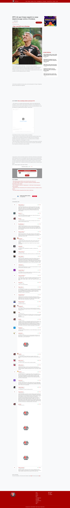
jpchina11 (19, 404)
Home (26, 1)
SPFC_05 (19, 218)
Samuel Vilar (20, 282)
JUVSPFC (19, 354)
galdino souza (20, 360)
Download (27, 175)
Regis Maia (20, 327)
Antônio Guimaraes (21, 275)
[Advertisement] (35, 9)
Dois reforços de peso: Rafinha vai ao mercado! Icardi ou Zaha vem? (24, 181)
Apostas (32, 1)
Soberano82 (20, 246)
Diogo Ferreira (20, 391)
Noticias (29, 1)
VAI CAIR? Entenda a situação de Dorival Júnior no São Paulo (23, 190)
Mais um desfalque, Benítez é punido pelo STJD (26, 100)
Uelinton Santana (21, 251)
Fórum (35, 1)
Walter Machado (21, 204)
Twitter (50, 493)
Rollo (19, 312)
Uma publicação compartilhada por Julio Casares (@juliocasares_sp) (23, 131)
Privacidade (44, 1)
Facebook (50, 492)
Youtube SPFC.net (49, 1)
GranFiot (19, 319)
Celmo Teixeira (20, 256)
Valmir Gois (20, 380)
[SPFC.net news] (27, 196)
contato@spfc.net (39, 1)
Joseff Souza (20, 264)
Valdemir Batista (20, 387)
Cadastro (54, 1)
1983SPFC (20, 371)
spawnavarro (20, 333)
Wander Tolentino (21, 231)
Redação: (15, 22)
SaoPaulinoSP (20, 306)
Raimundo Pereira (21, 301)
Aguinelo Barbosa (21, 294)
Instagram (50, 494)
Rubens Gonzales (21, 467)
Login (57, 1)
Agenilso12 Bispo (21, 270)
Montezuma (20, 238)
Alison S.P (19, 213)
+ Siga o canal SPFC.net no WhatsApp (21, 26)
